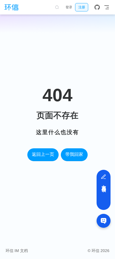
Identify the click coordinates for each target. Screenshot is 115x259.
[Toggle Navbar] (107, 7)
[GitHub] (97, 7)
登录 (69, 7)
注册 (81, 7)
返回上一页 (43, 154)
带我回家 (74, 154)
